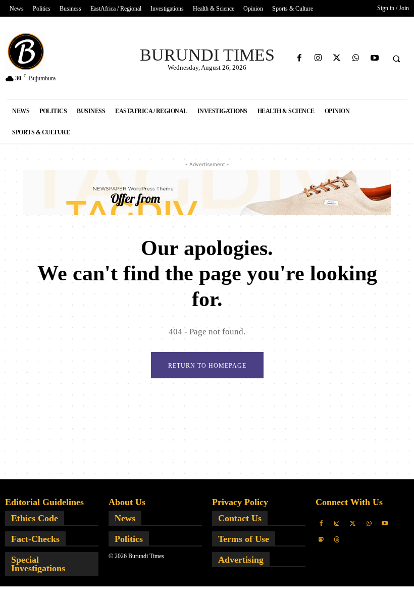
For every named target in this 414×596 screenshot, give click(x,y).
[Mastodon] (321, 539)
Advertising (241, 560)
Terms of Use (243, 539)
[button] (396, 58)
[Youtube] (374, 58)
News (125, 518)
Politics (129, 539)
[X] (337, 58)
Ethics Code (34, 518)
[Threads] (337, 539)
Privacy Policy (240, 502)
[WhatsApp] (356, 58)
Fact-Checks (35, 539)
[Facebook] (299, 58)
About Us (127, 502)
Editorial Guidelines (44, 502)
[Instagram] (318, 58)
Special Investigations (38, 564)
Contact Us (240, 518)
